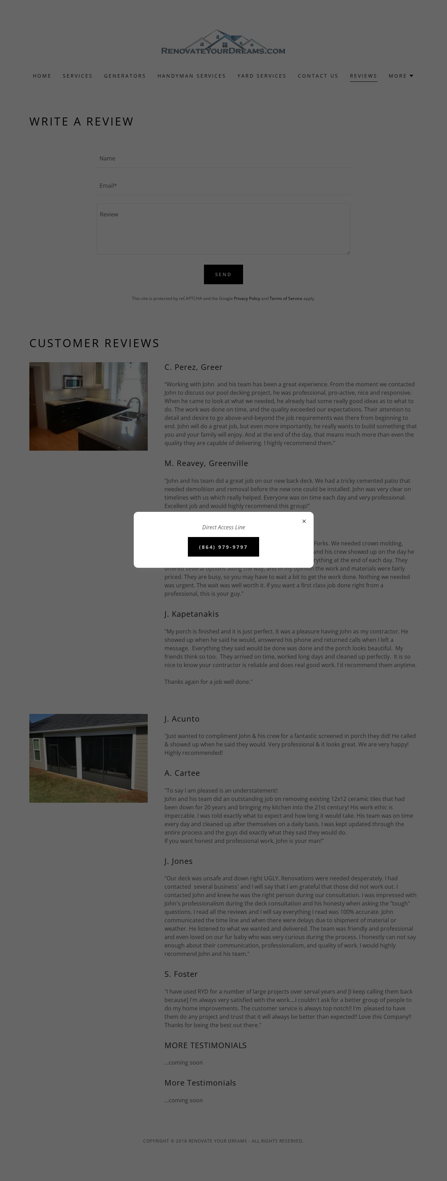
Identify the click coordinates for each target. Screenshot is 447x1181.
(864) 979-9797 (223, 547)
